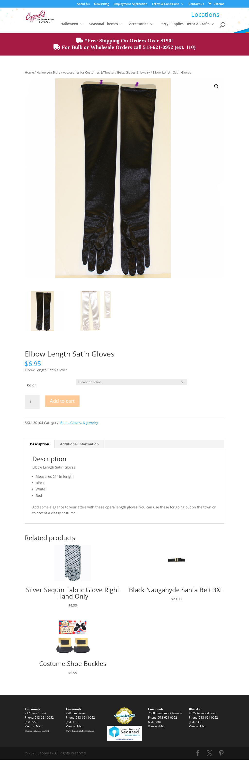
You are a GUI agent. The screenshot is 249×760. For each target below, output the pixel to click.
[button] (216, 86)
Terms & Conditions (165, 4)
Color (31, 385)
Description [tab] (39, 444)
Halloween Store (48, 72)
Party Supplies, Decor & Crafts (185, 24)
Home (29, 72)
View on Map (33, 726)
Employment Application (130, 4)
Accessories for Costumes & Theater (89, 72)
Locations (205, 14)
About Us (83, 4)
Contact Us (196, 4)
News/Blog (101, 4)
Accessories (138, 24)
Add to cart (62, 401)
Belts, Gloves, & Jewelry (133, 72)
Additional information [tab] (79, 444)
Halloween (69, 24)
